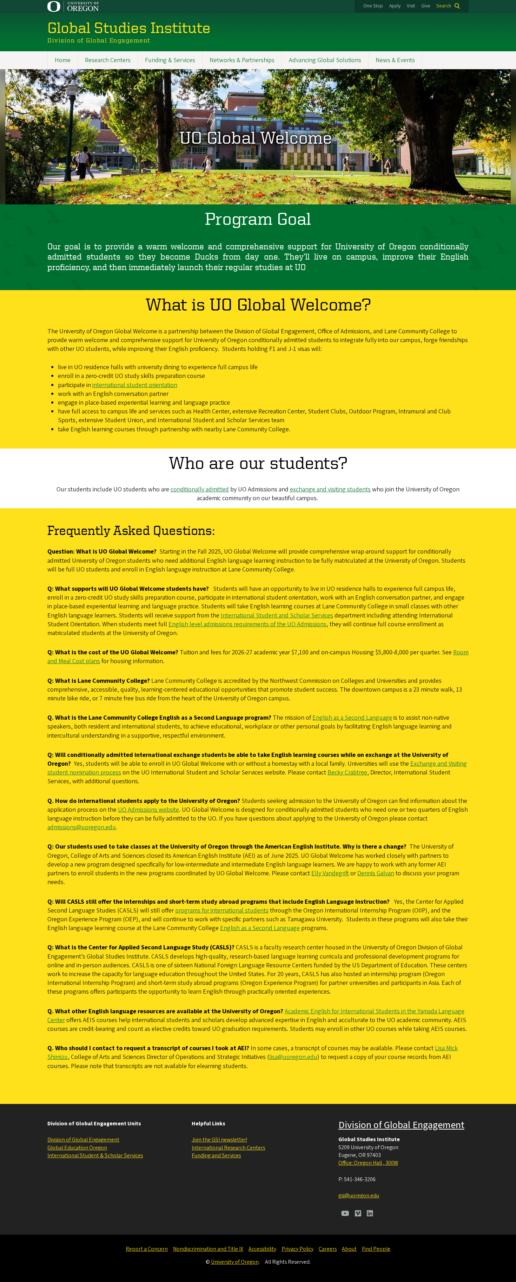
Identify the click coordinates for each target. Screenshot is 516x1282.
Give (425, 5)
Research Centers (108, 60)
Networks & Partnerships (242, 60)
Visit (411, 5)
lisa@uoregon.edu (293, 1057)
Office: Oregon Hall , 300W (368, 1163)
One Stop (373, 5)
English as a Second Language (352, 717)
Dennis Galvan (375, 873)
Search (443, 5)
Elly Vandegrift (330, 873)
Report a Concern (147, 1249)
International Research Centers (228, 1148)
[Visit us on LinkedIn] (370, 1214)
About (349, 1249)
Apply (395, 5)
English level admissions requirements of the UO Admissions (247, 624)
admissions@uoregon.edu (81, 827)
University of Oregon (235, 1262)
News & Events (395, 60)
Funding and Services (216, 1155)
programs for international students (222, 910)
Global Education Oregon (77, 1148)
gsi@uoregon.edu (358, 1195)
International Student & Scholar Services (95, 1155)
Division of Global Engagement (83, 1140)
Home (63, 60)
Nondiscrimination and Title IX (208, 1249)
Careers (328, 1249)
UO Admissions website (148, 809)
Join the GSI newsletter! (219, 1140)
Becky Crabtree (347, 772)
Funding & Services (170, 60)
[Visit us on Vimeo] (358, 1214)
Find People (376, 1249)
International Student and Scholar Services (277, 615)
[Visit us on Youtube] (345, 1214)
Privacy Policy (297, 1249)
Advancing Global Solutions (325, 60)
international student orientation (134, 385)
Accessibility (262, 1249)
